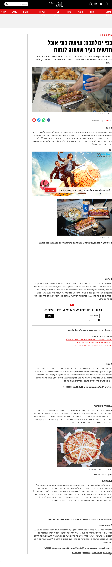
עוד (4, 12)
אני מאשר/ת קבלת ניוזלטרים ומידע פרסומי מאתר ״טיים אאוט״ (80, 320)
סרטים (14, 12)
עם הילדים (56, 13)
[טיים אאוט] (56, 5)
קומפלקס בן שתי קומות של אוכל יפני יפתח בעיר (93, 345)
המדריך (68, 12)
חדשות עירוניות (109, 13)
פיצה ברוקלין (86, 553)
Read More (50, 189)
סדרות (91, 12)
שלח (49, 316)
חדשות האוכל (76, 553)
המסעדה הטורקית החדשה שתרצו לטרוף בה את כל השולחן (89, 339)
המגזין (80, 12)
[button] (110, 150)
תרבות (25, 12)
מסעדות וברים (42, 13)
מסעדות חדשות (97, 553)
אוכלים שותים (106, 35)
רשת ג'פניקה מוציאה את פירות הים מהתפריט (94, 342)
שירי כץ (106, 121)
